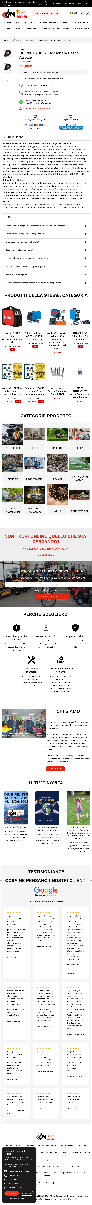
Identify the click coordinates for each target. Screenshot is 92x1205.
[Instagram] (89, 3)
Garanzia (47, 1173)
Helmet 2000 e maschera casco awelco (56, 40)
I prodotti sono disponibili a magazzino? (24, 234)
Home (5, 40)
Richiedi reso (79, 1173)
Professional (16, 40)
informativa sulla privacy (59, 590)
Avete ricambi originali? (16, 274)
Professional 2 (30, 40)
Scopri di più (55, 769)
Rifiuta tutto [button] (26, 1193)
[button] (19, 1199)
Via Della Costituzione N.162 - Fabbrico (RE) (61, 1166)
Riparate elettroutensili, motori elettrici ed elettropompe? (33, 283)
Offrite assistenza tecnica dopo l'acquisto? (26, 266)
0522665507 (57, 4)
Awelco (22, 49)
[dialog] (19, 1175)
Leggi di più (20, 1166)
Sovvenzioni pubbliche (62, 1173)
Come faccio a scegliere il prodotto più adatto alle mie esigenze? (36, 226)
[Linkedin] (52, 1182)
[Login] (87, 13)
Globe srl (72, 1199)
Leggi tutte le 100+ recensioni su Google (46, 901)
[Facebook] (86, 3)
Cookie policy (50, 1199)
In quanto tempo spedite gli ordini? (22, 242)
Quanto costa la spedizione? (19, 250)
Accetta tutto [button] (11, 1193)
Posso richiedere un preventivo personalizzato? (28, 258)
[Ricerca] (57, 13)
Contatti (46, 1176)
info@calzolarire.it (75, 4)
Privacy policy (37, 1199)
